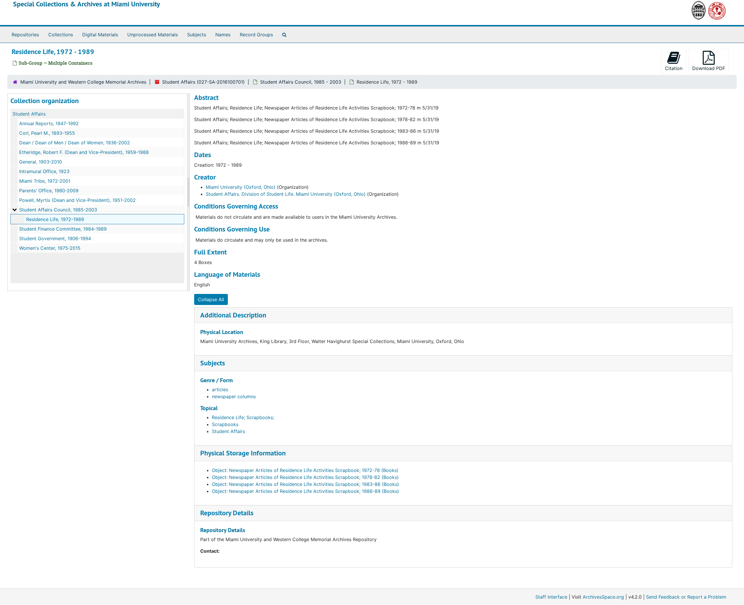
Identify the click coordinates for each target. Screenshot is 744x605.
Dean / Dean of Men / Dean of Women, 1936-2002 (74, 143)
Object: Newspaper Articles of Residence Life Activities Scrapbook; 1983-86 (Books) (305, 484)
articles (220, 389)
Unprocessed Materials (152, 34)
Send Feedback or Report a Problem (686, 597)
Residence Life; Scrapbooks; (243, 417)
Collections (60, 34)
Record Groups (256, 34)
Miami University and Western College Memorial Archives (83, 82)
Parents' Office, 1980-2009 (48, 190)
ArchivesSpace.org (603, 597)
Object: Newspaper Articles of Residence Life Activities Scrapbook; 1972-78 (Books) (305, 470)
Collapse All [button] (211, 299)
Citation (673, 68)
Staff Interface (551, 597)
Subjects (196, 34)
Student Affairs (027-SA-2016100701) (203, 82)
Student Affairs (29, 114)
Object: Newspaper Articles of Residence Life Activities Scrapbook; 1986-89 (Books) (305, 491)
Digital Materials (100, 34)
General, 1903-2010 (40, 162)
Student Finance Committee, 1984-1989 (63, 229)
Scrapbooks (225, 424)
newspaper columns (234, 396)
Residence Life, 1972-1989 (55, 219)
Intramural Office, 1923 (44, 171)
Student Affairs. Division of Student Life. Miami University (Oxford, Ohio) (286, 194)
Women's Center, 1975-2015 (50, 248)
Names (222, 34)
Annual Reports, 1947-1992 (49, 123)
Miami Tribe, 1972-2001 (44, 181)
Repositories (25, 34)
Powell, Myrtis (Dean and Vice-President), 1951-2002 (77, 200)
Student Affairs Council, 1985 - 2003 (300, 82)
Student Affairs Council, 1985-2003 (58, 210)
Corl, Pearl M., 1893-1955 (47, 133)
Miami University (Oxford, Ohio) (241, 187)
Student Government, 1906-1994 (55, 238)
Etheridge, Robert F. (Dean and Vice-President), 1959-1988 (84, 152)
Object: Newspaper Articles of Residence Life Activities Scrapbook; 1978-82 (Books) (305, 477)
